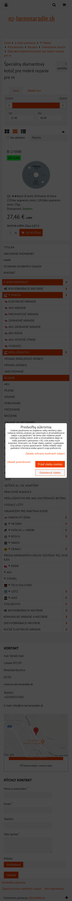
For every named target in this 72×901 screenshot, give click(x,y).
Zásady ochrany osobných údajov (45, 453)
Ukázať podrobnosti (19, 462)
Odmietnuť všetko (50, 472)
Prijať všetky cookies (50, 464)
